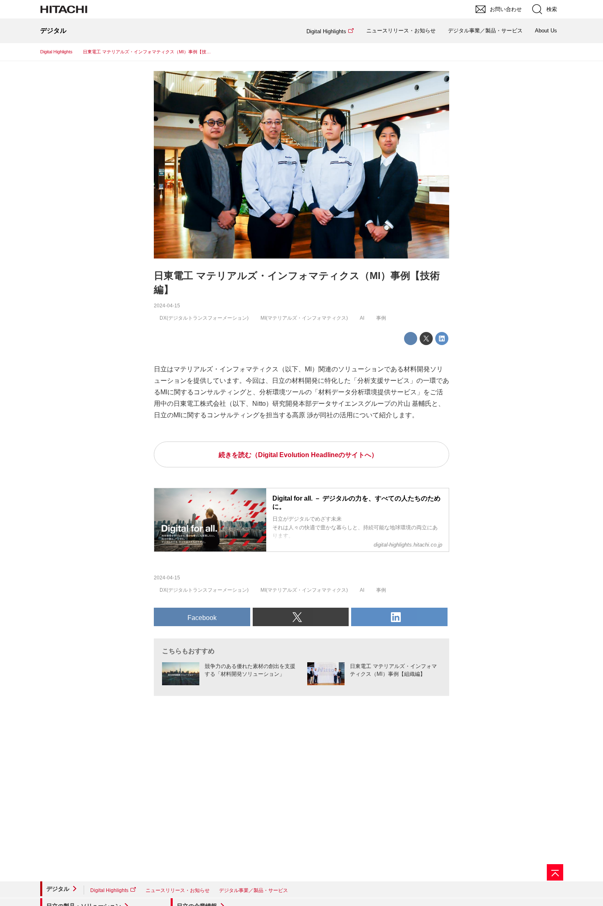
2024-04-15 (167, 306)
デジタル (57, 888)
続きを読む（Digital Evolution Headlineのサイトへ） (298, 454)
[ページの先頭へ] (555, 872)
